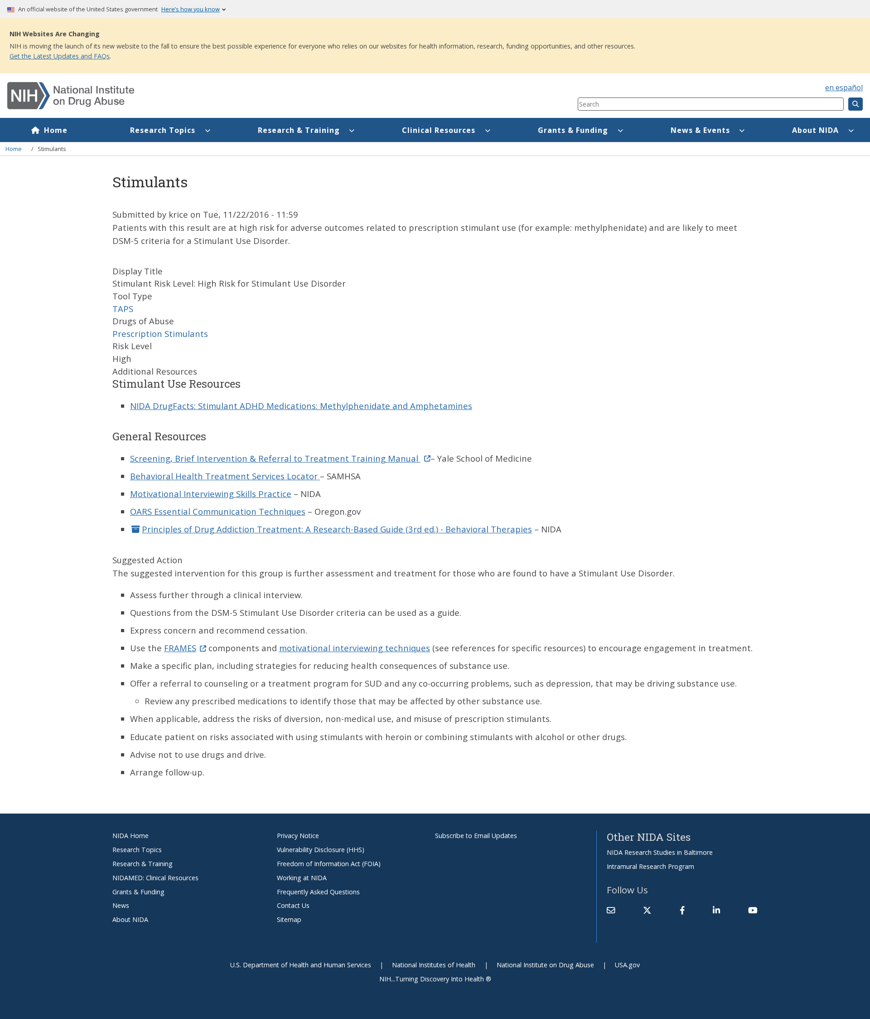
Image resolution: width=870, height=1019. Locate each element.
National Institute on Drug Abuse (545, 964)
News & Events (700, 130)
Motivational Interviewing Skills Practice (210, 493)
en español (844, 88)
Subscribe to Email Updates (476, 835)
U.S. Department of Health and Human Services (300, 964)
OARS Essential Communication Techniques (217, 511)
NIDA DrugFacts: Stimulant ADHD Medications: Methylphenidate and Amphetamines (301, 405)
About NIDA (815, 130)
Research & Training (299, 130)
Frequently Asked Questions (318, 891)
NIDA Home (130, 835)
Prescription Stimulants (160, 333)
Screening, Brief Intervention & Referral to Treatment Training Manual (275, 458)
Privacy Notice (298, 835)
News (120, 905)
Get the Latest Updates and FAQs (60, 56)
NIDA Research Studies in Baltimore (660, 852)
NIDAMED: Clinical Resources (155, 877)
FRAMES (180, 647)
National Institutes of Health (433, 964)
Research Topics (162, 130)
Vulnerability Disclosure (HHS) (320, 849)
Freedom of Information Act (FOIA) (329, 863)
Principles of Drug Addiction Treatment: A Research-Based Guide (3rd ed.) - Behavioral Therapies (337, 529)
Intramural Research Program (650, 866)
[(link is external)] (647, 910)
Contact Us (293, 905)
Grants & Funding (573, 130)
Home (56, 130)
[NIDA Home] (245, 95)
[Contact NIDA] (611, 910)
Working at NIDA (302, 877)
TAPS (122, 308)
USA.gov (627, 964)
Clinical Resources (438, 130)
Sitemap (289, 919)
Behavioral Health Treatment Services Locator (225, 476)
